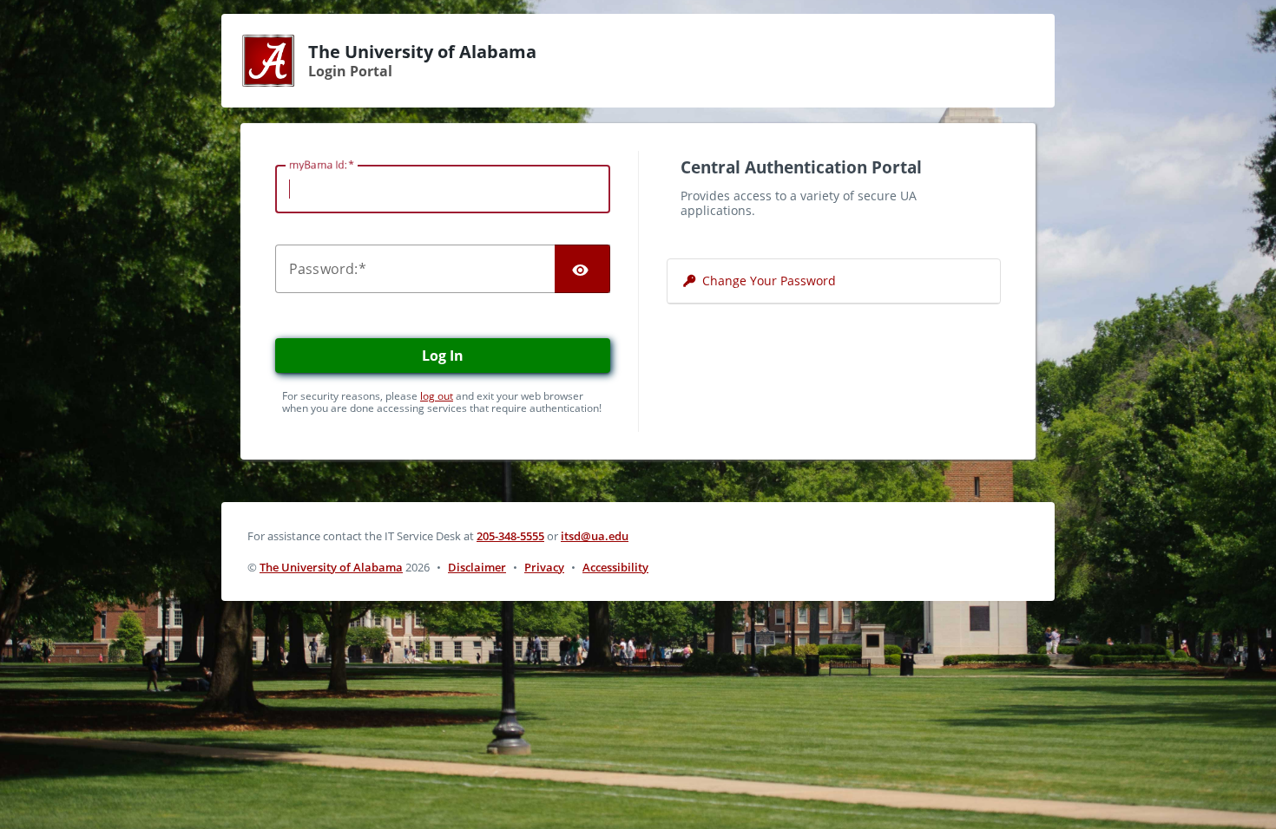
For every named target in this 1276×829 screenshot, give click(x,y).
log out (436, 395)
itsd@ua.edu (594, 536)
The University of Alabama (331, 567)
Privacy (544, 567)
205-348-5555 (510, 536)
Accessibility (615, 567)
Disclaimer (477, 567)
